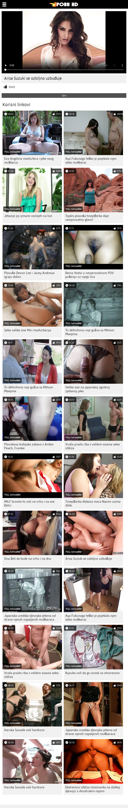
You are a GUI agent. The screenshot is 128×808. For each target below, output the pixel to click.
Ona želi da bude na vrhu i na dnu (27, 559)
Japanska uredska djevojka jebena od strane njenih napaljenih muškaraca (30, 617)
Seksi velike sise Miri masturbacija (27, 330)
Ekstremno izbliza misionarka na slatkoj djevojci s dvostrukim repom (92, 789)
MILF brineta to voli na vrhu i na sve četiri (29, 503)
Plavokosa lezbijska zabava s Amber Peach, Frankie (29, 446)
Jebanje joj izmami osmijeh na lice (28, 216)
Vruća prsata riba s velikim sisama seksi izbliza (92, 446)
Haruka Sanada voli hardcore (24, 730)
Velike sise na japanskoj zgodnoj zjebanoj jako (87, 389)
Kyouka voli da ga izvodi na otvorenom (92, 673)
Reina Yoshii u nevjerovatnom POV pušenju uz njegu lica (89, 275)
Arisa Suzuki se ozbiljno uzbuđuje (88, 559)
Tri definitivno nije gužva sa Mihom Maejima (89, 332)
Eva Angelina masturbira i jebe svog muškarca (29, 160)
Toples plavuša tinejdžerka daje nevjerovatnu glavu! (87, 218)
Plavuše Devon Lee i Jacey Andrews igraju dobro (29, 275)
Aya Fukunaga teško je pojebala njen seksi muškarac (90, 160)
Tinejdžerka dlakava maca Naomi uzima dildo (92, 503)
